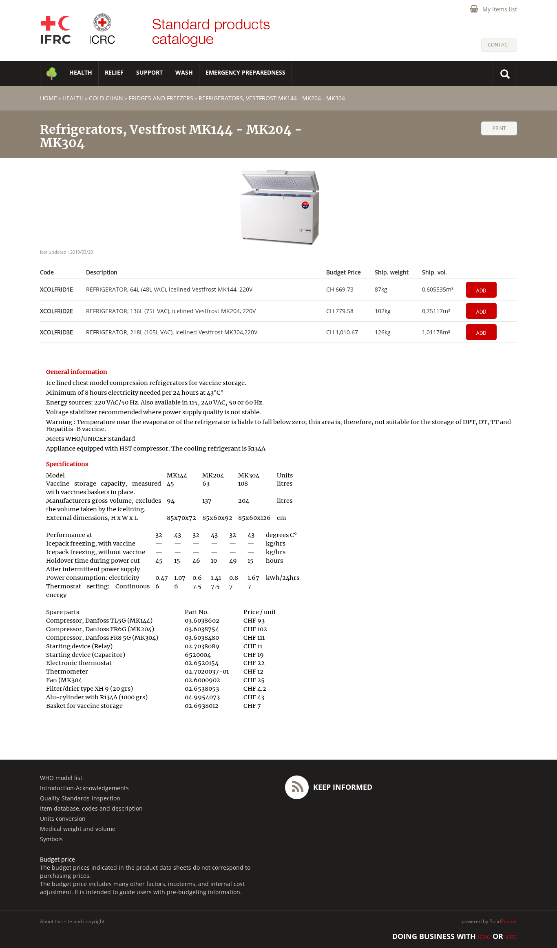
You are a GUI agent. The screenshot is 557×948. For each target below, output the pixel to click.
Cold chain (106, 98)
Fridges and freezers (160, 98)
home (48, 98)
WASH (184, 72)
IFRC (511, 937)
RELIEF (114, 72)
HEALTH (80, 72)
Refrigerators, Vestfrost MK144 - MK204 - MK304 (272, 98)
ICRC (484, 937)
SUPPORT (149, 72)
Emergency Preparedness (245, 72)
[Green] (51, 73)
